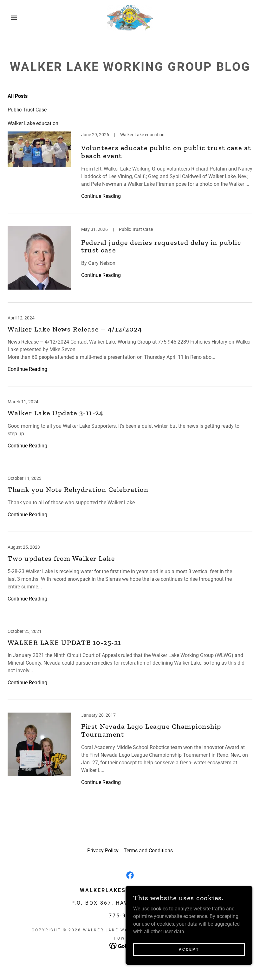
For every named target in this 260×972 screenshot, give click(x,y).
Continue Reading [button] (101, 196)
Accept (189, 949)
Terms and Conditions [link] (148, 851)
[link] (130, 17)
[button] (13, 17)
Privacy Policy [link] (103, 851)
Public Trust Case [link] (27, 110)
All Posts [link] (18, 96)
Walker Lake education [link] (33, 123)
